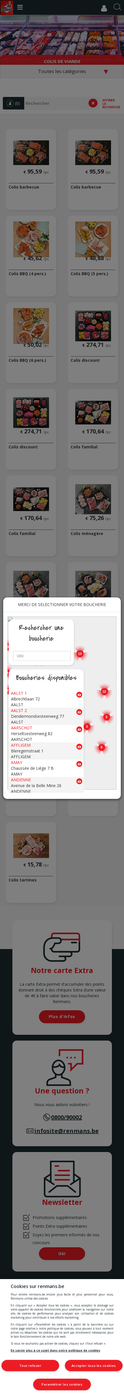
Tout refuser (30, 1365)
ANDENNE (21, 779)
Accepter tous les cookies (94, 1365)
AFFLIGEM (21, 745)
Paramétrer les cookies (62, 1384)
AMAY (16, 762)
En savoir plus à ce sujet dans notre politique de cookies (55, 1350)
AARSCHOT (21, 727)
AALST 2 (19, 710)
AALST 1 (19, 693)
